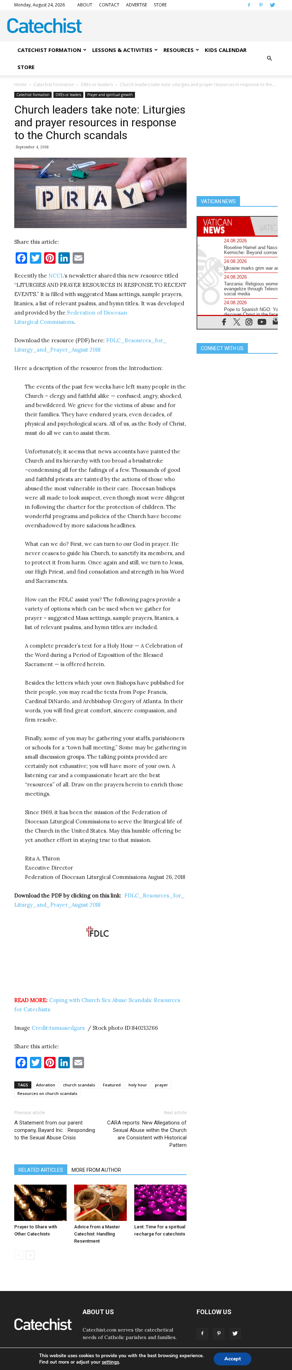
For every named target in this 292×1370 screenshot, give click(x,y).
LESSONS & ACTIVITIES (122, 49)
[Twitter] (272, 5)
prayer (161, 1084)
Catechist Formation (53, 84)
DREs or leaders (97, 84)
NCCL (56, 275)
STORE (160, 5)
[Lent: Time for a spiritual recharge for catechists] (160, 1203)
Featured (112, 1084)
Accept (232, 1358)
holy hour (138, 1084)
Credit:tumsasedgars (59, 1027)
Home (20, 84)
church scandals (79, 1084)
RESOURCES (178, 49)
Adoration (45, 1084)
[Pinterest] (260, 5)
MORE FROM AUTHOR (96, 1170)
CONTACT (109, 5)
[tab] (223, 226)
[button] (269, 58)
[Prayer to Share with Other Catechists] (40, 1203)
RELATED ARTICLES (41, 1170)
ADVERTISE (136, 5)
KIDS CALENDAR (225, 49)
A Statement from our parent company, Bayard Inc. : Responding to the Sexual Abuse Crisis (54, 1130)
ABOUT (84, 5)
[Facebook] (249, 5)
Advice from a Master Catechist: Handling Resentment (97, 1234)
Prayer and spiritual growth (110, 94)
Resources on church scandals (47, 1093)
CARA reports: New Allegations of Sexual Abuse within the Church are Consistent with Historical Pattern (147, 1133)
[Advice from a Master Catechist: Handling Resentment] (100, 1203)
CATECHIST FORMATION (49, 49)
